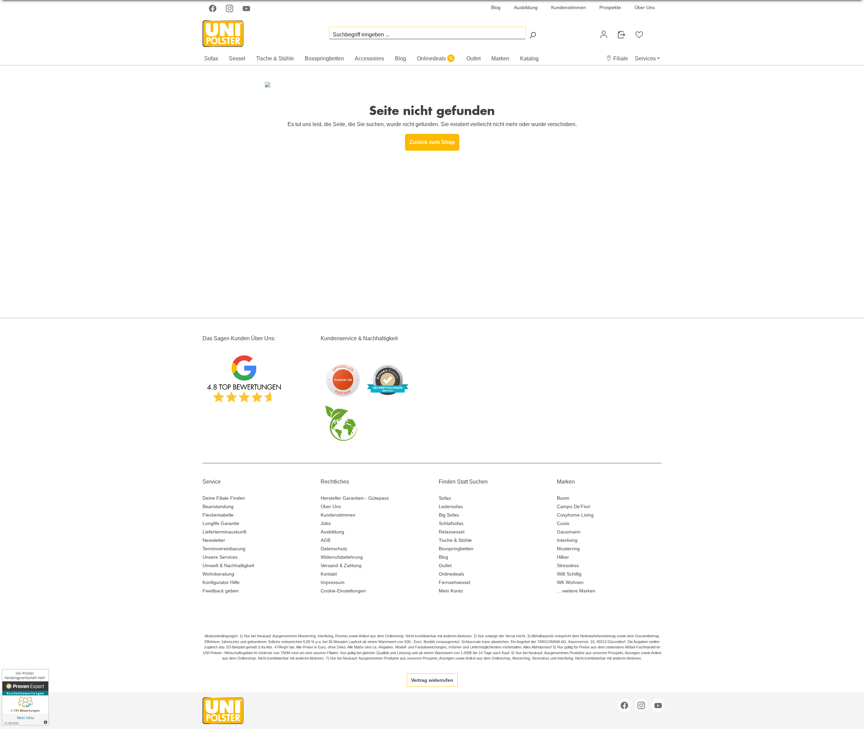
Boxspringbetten (456, 548)
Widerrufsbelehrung (342, 557)
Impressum (333, 582)
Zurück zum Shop (432, 142)
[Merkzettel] (639, 34)
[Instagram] (230, 8)
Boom (563, 498)
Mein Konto (451, 590)
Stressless (568, 565)
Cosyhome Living (575, 515)
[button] (617, 58)
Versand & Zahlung (341, 565)
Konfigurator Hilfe (221, 582)
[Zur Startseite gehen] (236, 32)
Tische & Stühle (455, 540)
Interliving (567, 540)
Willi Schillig (569, 574)
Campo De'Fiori (573, 506)
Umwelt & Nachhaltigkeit (228, 565)
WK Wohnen (570, 582)
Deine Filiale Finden (223, 498)
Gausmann (568, 531)
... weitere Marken (576, 590)
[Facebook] (213, 8)
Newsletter (213, 540)
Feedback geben (220, 590)
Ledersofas (451, 506)
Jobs (326, 523)
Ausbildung (526, 7)
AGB (325, 540)
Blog (496, 7)
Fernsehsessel (454, 582)
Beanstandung (218, 506)
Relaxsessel (451, 531)
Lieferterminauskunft (224, 531)
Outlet (445, 565)
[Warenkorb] (653, 32)
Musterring (568, 548)
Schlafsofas (451, 523)
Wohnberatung (218, 574)
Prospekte (610, 7)
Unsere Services (220, 557)
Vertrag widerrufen (432, 680)
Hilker (563, 557)
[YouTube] (247, 8)
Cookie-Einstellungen (343, 590)
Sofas (445, 498)
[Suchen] (532, 34)
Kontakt (329, 574)
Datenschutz (334, 548)
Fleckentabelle (218, 515)
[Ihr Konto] (604, 34)
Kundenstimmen (568, 7)
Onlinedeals (451, 574)
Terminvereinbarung (223, 548)
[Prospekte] (621, 34)
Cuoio (563, 523)
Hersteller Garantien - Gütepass (355, 498)
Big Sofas (449, 515)
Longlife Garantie (220, 523)
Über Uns (644, 7)
